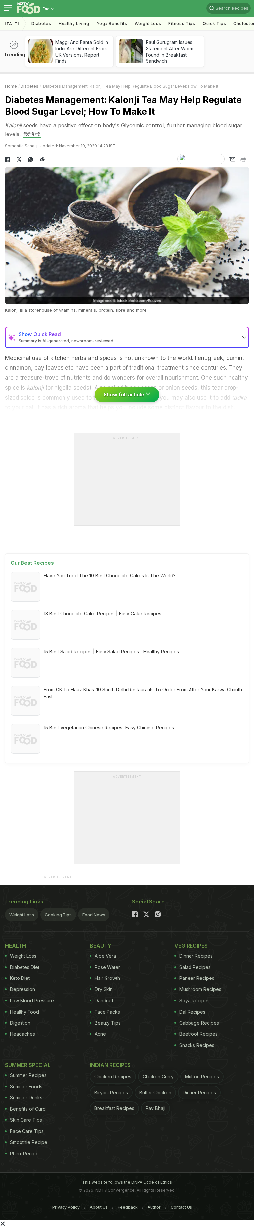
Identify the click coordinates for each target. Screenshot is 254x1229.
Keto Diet (20, 978)
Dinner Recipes (196, 956)
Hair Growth (107, 978)
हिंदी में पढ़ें (32, 134)
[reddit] (42, 159)
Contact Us (181, 1207)
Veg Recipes (191, 945)
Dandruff (104, 1000)
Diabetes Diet (24, 967)
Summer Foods (26, 1086)
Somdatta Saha (19, 145)
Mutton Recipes (202, 1076)
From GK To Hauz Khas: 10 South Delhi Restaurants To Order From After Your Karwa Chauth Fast (143, 693)
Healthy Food (24, 1012)
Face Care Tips (27, 1131)
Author (154, 1207)
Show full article (125, 394)
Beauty (100, 945)
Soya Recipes (194, 1000)
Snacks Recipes (196, 1045)
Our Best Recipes (32, 563)
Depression (22, 989)
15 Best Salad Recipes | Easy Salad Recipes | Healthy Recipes (111, 651)
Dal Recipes (192, 1012)
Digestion (20, 1023)
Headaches (22, 1034)
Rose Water (107, 967)
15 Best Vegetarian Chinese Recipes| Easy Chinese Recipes (109, 727)
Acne (100, 1034)
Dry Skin (104, 989)
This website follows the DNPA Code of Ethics (127, 1182)
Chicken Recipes (112, 1076)
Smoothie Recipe (28, 1142)
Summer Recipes (28, 1075)
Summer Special (28, 1065)
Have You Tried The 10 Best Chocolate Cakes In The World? (110, 575)
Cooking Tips (58, 914)
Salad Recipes (195, 967)
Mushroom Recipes (200, 989)
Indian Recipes (110, 1065)
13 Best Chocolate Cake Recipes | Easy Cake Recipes (102, 613)
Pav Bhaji (155, 1108)
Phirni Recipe (24, 1153)
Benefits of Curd (28, 1109)
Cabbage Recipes (199, 1023)
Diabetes (41, 23)
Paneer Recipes (196, 978)
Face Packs (107, 1012)
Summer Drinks (26, 1097)
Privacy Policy (66, 1207)
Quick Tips (214, 23)
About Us (99, 1207)
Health (12, 23)
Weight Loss (148, 23)
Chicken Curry (158, 1076)
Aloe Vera (105, 956)
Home (11, 86)
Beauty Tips (108, 1023)
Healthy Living (74, 23)
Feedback (128, 1207)
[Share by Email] (231, 159)
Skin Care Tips (26, 1120)
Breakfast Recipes (114, 1108)
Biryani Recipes (111, 1092)
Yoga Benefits (112, 23)
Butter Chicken (155, 1092)
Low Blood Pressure (32, 1000)
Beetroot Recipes (198, 1034)
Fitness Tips (181, 23)
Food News (93, 914)
